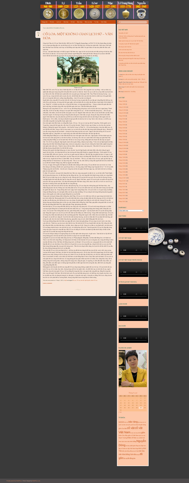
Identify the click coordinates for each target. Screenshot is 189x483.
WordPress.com (36, 480)
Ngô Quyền (87, 280)
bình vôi (126, 422)
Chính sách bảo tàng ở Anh (125, 49)
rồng (137, 445)
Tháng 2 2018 (122, 172)
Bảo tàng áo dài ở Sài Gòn (125, 46)
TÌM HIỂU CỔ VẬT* (123, 33)
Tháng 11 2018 (122, 145)
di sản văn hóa (134, 432)
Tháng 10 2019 (122, 113)
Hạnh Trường (123, 438)
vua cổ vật (135, 451)
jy (119, 74)
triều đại (124, 451)
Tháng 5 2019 (122, 127)
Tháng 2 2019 (122, 136)
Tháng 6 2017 (122, 192)
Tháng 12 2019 (122, 107)
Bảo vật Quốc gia (128, 424)
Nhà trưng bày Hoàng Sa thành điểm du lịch (129, 55)
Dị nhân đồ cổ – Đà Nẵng (129, 91)
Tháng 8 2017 (122, 186)
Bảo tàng (79, 22)
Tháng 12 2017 (122, 177)
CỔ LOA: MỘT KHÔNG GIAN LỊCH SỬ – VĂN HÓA (78, 36)
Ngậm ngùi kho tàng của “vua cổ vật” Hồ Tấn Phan (131, 40)
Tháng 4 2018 (122, 166)
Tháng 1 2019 (122, 139)
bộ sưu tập (135, 424)
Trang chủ (44, 22)
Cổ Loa (78, 280)
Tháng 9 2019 (122, 115)
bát (120, 422)
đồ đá (125, 458)
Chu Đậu (124, 428)
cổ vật (130, 427)
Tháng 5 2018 (122, 163)
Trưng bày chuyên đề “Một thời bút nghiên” (129, 43)
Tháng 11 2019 (122, 110)
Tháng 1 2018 (122, 175)
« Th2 (120, 412)
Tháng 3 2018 (122, 169)
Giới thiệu (104, 22)
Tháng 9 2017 (122, 183)
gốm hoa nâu (142, 435)
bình (122, 422)
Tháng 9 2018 (122, 151)
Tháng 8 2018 (122, 154)
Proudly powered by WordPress (14, 480)
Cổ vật (73, 22)
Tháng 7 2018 (122, 157)
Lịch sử (59, 22)
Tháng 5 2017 (122, 195)
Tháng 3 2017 (122, 201)
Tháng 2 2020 (122, 101)
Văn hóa (65, 22)
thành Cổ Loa (94, 280)
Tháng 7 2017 (122, 189)
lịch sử (142, 438)
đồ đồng (130, 458)
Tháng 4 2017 (122, 198)
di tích (139, 433)
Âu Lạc (74, 280)
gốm (143, 432)
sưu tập (140, 445)
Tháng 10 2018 (122, 148)
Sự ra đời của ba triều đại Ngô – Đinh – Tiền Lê (134, 79)
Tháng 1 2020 (122, 104)
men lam (121, 441)
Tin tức (52, 22)
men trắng (133, 441)
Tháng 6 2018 (122, 160)
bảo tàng (133, 421)
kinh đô (82, 280)
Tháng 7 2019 (122, 121)
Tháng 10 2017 (122, 180)
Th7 (38, 33)
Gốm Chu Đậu (123, 435)
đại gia (137, 454)
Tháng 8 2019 (122, 118)
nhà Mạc (128, 445)
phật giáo (132, 445)
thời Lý (141, 448)
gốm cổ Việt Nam (133, 435)
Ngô (66, 280)
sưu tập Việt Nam (130, 448)
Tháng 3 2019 (122, 133)
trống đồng (130, 451)
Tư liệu (96, 22)
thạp (137, 448)
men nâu (126, 441)
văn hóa (141, 451)
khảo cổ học (131, 438)
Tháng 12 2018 (122, 142)
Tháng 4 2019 (122, 130)
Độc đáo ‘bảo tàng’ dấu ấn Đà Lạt (127, 52)
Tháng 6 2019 (122, 124)
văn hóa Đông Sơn (126, 454)
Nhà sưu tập (88, 22)
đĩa (135, 454)
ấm (134, 458)
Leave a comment (47, 283)
